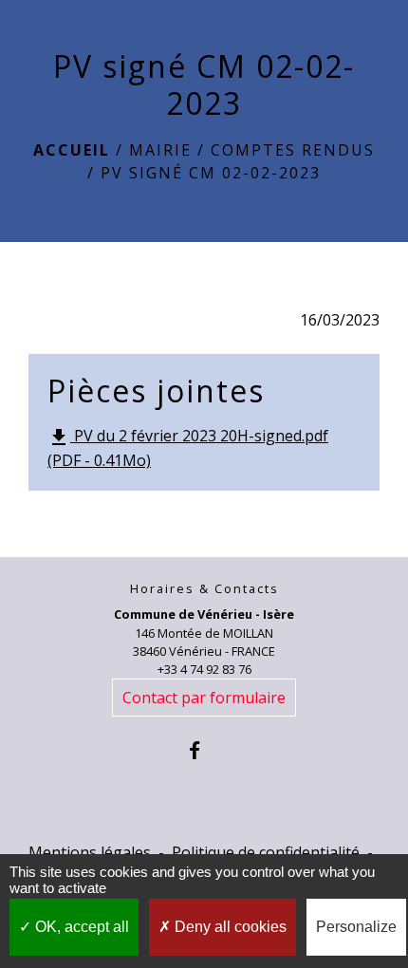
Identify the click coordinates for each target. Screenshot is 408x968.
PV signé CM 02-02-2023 (211, 172)
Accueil (71, 150)
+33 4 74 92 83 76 (204, 669)
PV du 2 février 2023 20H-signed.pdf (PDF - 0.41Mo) (187, 448)
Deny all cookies (229, 927)
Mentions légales (89, 852)
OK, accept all (80, 927)
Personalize (356, 927)
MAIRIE (160, 150)
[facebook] (203, 750)
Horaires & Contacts (204, 589)
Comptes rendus (293, 150)
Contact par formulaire (204, 697)
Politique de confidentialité (266, 852)
